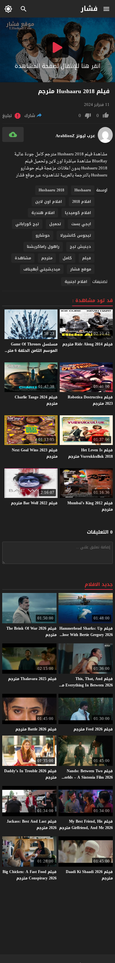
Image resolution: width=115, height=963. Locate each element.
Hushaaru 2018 (51, 190)
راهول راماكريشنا (43, 246)
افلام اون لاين (48, 201)
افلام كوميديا (78, 212)
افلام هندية (43, 212)
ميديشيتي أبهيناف (41, 269)
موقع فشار (80, 269)
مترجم (46, 258)
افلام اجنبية (76, 281)
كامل (67, 258)
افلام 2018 (81, 201)
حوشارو (42, 235)
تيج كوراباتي (27, 223)
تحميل (55, 223)
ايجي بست (81, 223)
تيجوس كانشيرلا (75, 235)
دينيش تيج (80, 246)
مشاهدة (23, 258)
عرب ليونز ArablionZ (75, 136)
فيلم (86, 258)
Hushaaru (82, 190)
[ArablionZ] (105, 141)
